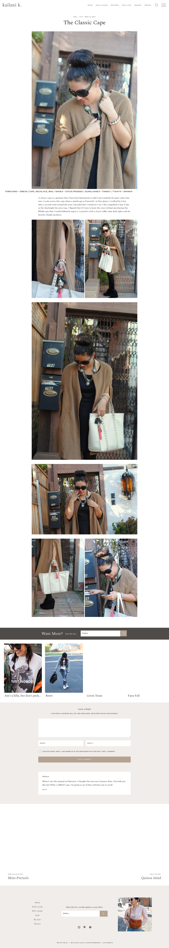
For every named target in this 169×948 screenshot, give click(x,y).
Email (90, 743)
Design (137, 5)
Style (37, 915)
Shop (90, 5)
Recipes (115, 5)
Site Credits (108, 942)
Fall (76, 17)
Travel (147, 5)
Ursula (45, 776)
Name (43, 743)
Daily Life (126, 5)
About (37, 902)
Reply (44, 789)
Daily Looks (102, 5)
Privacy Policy (62, 942)
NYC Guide (37, 911)
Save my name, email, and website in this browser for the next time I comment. (79, 751)
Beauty (37, 923)
